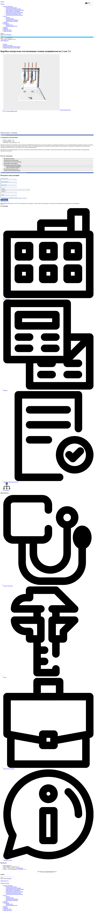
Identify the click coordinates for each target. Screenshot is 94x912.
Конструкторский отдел (11, 26)
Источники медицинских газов (13, 13)
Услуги (5, 16)
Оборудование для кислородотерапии (15, 10)
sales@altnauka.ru (4, 40)
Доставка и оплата (7, 860)
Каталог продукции (8, 6)
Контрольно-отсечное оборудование (14, 12)
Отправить (4, 199)
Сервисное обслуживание (12, 20)
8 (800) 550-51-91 (7, 29)
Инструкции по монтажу (12, 21)
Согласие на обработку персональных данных (14, 198)
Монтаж (8, 17)
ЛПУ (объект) (5, 181)
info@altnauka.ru (19, 868)
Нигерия (9, 34)
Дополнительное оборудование (13, 8)
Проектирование (10, 18)
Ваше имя (3, 185)
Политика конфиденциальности (10, 481)
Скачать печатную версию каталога (14, 15)
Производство (9, 24)
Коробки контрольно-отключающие (13, 166)
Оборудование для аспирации (13, 11)
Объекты (5, 22)
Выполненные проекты (8, 768)
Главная (5, 44)
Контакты (5, 28)
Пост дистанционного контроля (13, 167)
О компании (6, 23)
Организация (4, 178)
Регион (3, 188)
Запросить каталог (7, 31)
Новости (5, 27)
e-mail (2, 194)
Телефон (3, 191)
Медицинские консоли (11, 7)
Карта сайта (6, 490)
